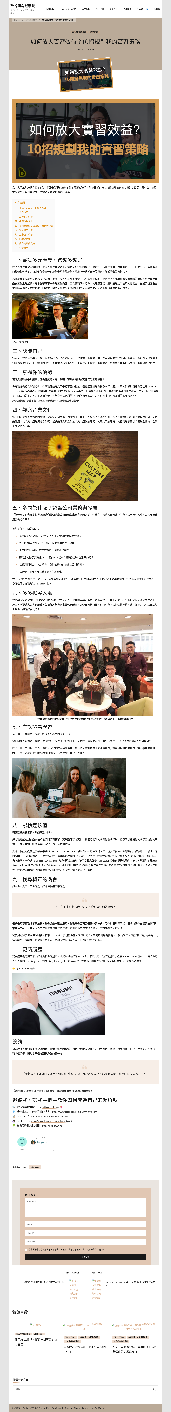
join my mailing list (26, 968)
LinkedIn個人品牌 (68, 9)
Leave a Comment (86, 50)
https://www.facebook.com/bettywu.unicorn (74, 1112)
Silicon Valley (70, 1337)
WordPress (99, 1408)
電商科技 (86, 9)
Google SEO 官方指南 (46, 861)
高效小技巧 (94, 32)
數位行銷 (100, 9)
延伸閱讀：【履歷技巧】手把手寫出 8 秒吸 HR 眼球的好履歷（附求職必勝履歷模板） (55, 1091)
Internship (35, 1167)
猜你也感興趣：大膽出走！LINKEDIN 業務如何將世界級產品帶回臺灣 (45, 401)
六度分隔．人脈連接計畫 (89, 1337)
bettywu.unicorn (50, 1107)
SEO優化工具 (64, 865)
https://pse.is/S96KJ (52, 1126)
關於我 (157, 8)
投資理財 (114, 9)
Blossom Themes (73, 1408)
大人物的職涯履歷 (79, 32)
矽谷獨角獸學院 (22, 6)
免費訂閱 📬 (142, 9)
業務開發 (127, 9)
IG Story (41, 584)
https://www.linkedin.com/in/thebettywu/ (51, 1121)
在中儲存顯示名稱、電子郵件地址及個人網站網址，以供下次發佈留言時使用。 (67, 1249)
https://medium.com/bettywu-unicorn (49, 1117)
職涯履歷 (50, 8)
